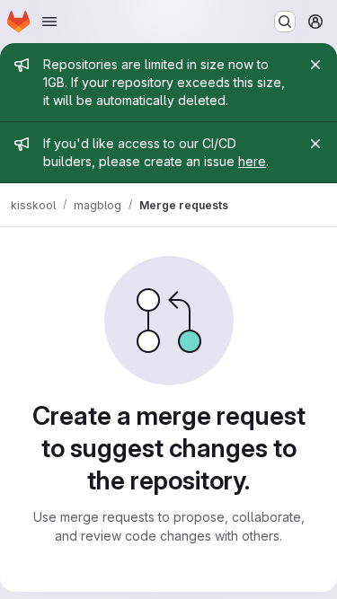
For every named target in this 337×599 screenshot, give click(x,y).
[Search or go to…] (285, 21)
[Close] (315, 64)
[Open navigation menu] (49, 21)
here (252, 161)
